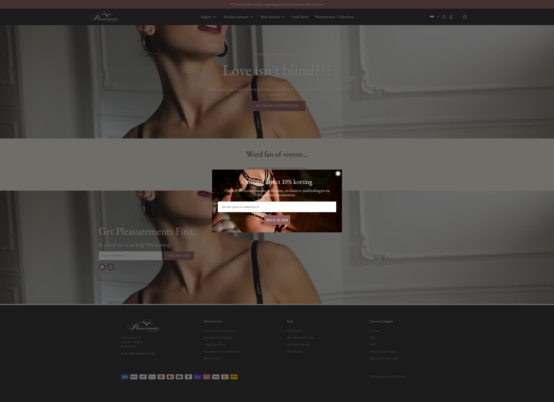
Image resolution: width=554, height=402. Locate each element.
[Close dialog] (338, 173)
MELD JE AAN (277, 220)
